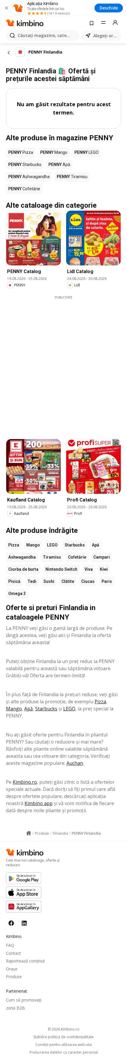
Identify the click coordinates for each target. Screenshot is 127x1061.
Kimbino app (39, 803)
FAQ (10, 945)
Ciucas (88, 581)
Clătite (67, 581)
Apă (95, 545)
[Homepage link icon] (28, 833)
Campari (101, 557)
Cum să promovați (23, 1000)
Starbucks (75, 545)
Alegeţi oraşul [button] (106, 35)
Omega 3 (17, 593)
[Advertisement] (63, 363)
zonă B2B (15, 1008)
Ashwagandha (22, 557)
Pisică (14, 581)
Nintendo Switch (61, 569)
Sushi (48, 581)
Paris (107, 581)
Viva (88, 569)
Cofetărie (77, 557)
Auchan (74, 763)
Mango (33, 545)
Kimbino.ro (25, 782)
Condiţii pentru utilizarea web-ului (63, 1044)
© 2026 (63, 1029)
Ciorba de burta (23, 569)
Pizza (13, 545)
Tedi (31, 581)
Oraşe (11, 969)
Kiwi (104, 569)
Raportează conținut (25, 961)
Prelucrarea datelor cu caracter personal (64, 1052)
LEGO (52, 545)
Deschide (109, 8)
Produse (14, 976)
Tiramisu (52, 557)
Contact (13, 953)
